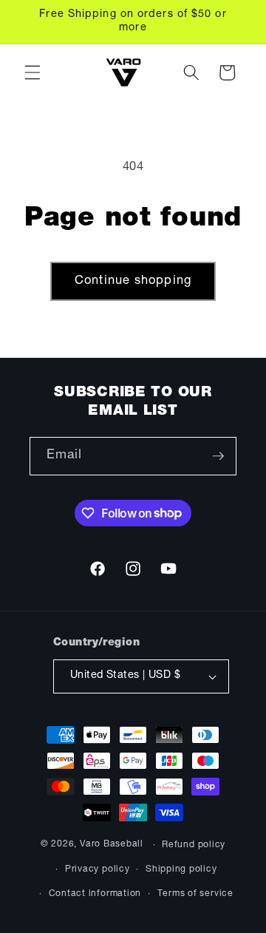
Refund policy (193, 845)
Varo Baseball (111, 845)
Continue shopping (133, 281)
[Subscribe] (218, 456)
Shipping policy (181, 869)
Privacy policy (97, 869)
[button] (32, 72)
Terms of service (195, 893)
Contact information (95, 893)
